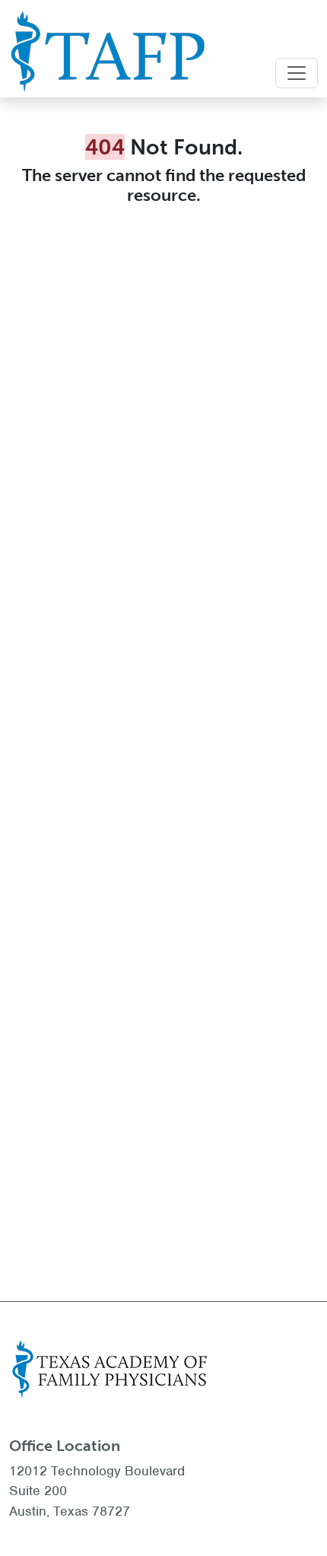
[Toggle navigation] (296, 73)
